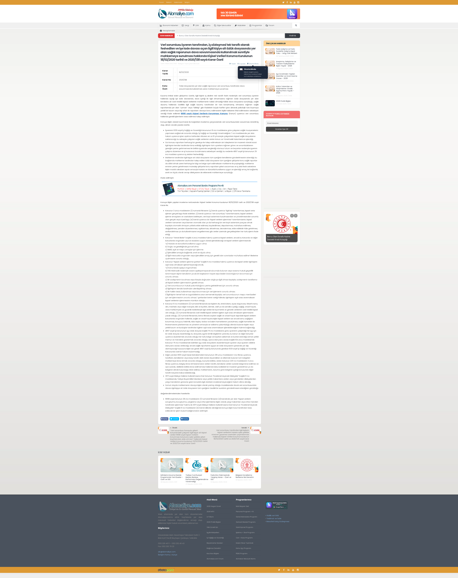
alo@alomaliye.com (167, 551)
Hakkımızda (178, 2)
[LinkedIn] (291, 2)
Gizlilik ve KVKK (272, 515)
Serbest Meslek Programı (245, 522)
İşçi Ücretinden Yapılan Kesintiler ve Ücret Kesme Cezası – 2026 (286, 76)
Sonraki (244, 428)
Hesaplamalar (169, 30)
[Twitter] (283, 2)
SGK (197, 25)
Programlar (257, 25)
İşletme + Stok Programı (245, 532)
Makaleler (242, 25)
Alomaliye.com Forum (215, 559)
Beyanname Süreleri (215, 543)
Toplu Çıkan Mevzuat (191, 64)
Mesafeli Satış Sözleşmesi (277, 521)
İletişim (187, 2)
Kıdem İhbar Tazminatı (244, 543)
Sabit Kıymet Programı (244, 527)
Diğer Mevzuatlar (224, 25)
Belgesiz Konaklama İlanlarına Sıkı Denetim (245, 476)
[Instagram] (298, 2)
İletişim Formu (164, 554)
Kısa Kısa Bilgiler (213, 553)
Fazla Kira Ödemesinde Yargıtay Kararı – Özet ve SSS (221, 477)
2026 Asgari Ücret (214, 506)
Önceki (174, 428)
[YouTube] (294, 2)
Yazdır (233, 64)
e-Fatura (210, 517)
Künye (174, 554)
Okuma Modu (254, 64)
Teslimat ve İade (273, 518)
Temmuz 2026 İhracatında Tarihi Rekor (195, 35)
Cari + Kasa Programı (244, 538)
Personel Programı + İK (245, 511)
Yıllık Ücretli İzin (212, 527)
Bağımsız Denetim (214, 548)
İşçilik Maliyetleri (213, 532)
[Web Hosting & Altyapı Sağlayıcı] (166, 570)
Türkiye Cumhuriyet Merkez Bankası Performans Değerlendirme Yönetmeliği (197, 478)
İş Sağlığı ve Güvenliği (215, 538)
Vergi (187, 25)
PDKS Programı (241, 553)
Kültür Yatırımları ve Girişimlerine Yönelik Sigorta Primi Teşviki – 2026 (285, 89)
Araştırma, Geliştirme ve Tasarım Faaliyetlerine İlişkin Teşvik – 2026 (286, 63)
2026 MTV (210, 511)
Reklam (169, 2)
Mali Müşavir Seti (242, 506)
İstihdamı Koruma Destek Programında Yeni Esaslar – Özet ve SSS (172, 477)
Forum (161, 2)
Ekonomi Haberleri (170, 25)
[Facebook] (287, 2)
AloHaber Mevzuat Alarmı (245, 559)
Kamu (207, 25)
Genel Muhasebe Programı (246, 517)
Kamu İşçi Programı (243, 548)
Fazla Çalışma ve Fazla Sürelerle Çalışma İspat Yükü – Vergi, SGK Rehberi (286, 51)
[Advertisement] (282, 172)
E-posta (242, 64)
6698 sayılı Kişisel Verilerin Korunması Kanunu (204, 113)
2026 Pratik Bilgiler (283, 101)
